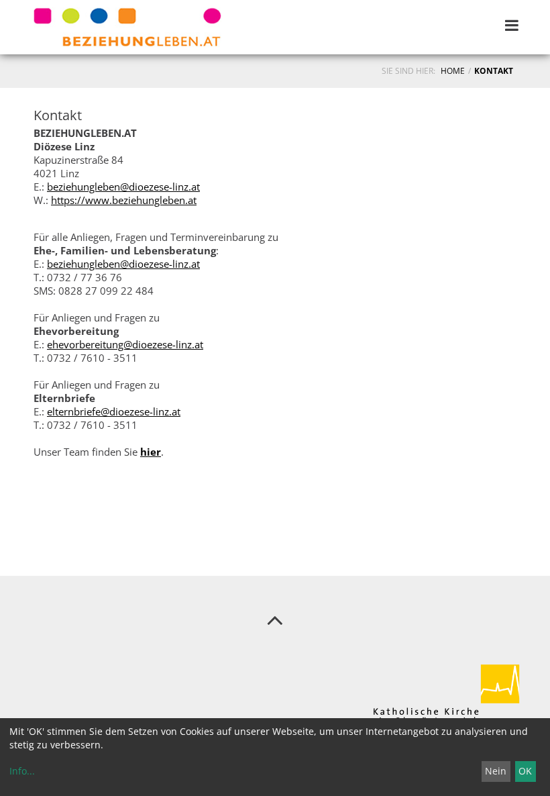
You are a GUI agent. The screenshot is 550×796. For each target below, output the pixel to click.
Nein (495, 770)
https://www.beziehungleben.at (124, 200)
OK (525, 770)
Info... (22, 770)
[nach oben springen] (275, 619)
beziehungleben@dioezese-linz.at (123, 186)
